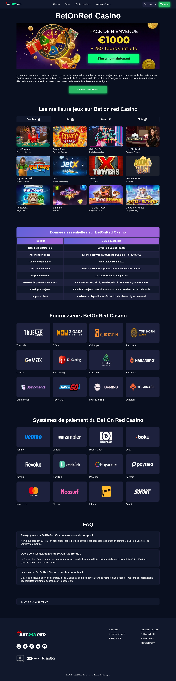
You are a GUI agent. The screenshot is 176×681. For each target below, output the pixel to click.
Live (68, 119)
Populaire (31, 119)
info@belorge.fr (148, 643)
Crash (104, 119)
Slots (140, 119)
